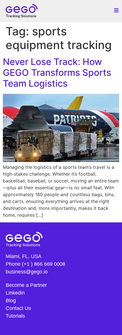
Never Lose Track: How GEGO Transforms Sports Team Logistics (57, 72)
